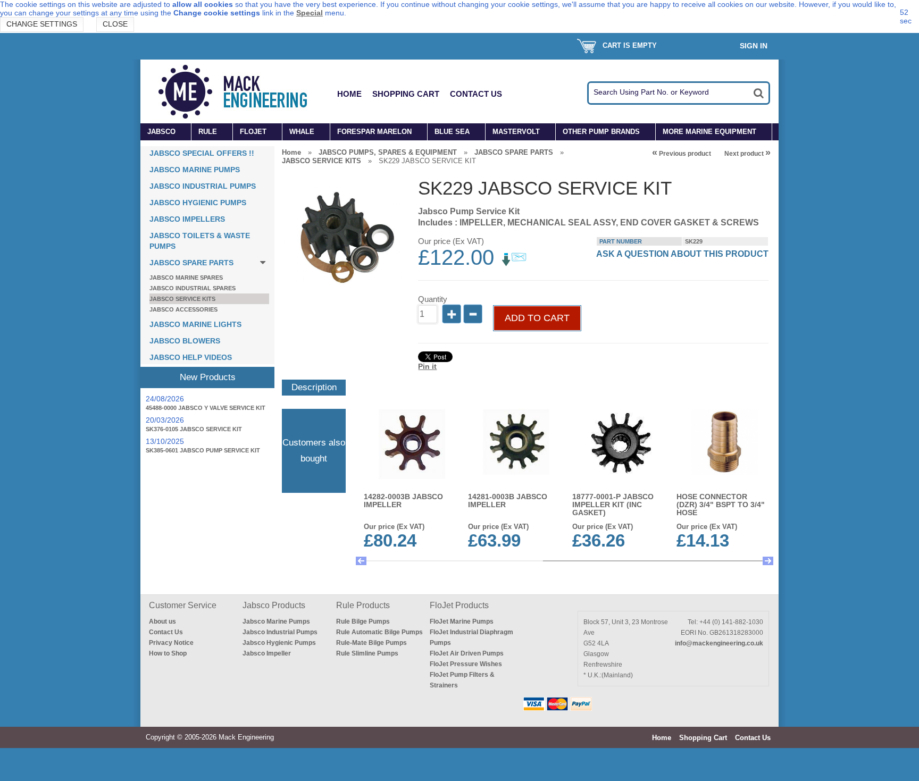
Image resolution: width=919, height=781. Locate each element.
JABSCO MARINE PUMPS (194, 169)
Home (349, 93)
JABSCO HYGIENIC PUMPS (197, 202)
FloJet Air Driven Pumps (467, 653)
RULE (207, 132)
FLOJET (253, 132)
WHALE (301, 132)
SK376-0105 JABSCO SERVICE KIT (194, 429)
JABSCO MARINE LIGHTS (195, 324)
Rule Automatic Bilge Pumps (379, 632)
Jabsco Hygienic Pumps (279, 642)
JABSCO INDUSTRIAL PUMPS (202, 186)
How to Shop (168, 653)
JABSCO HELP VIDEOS (190, 357)
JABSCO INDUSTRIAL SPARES (192, 288)
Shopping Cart (405, 93)
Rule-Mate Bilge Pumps (371, 642)
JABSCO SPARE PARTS (191, 262)
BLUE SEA (452, 132)
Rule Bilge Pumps (363, 621)
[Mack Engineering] (241, 91)
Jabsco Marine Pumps (276, 621)
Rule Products (363, 605)
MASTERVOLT (516, 132)
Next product (747, 153)
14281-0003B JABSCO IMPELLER (507, 500)
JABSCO (161, 132)
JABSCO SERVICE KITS (182, 299)
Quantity (432, 299)
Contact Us (476, 93)
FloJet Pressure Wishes (466, 664)
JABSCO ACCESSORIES (183, 309)
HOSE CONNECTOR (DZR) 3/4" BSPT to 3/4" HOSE (720, 504)
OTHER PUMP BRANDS (601, 132)
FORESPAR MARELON (374, 132)
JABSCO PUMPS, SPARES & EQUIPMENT (388, 152)
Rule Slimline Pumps (367, 653)
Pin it (427, 366)
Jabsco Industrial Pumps (280, 632)
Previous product (681, 153)
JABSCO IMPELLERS (187, 219)
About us (162, 621)
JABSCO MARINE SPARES (186, 277)
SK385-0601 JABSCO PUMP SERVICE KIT (203, 450)
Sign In (753, 45)
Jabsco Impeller (267, 653)
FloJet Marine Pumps (462, 621)
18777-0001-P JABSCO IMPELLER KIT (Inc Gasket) (613, 504)
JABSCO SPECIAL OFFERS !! (201, 153)
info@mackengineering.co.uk (719, 643)
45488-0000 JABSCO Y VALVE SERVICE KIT (205, 408)
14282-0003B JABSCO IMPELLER (403, 500)
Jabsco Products (274, 605)
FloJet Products (459, 605)
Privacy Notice (171, 642)
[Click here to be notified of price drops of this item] (514, 263)
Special (309, 13)
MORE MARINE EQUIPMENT (709, 132)
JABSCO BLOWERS (184, 341)
